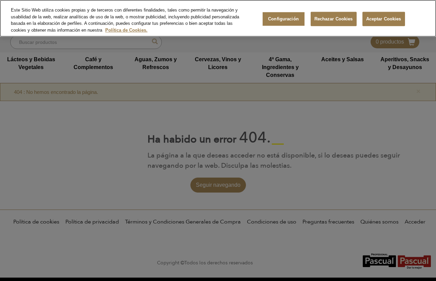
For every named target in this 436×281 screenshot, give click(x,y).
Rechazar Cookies (333, 18)
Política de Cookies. (126, 30)
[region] (218, 18)
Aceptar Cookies (383, 18)
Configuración (283, 18)
